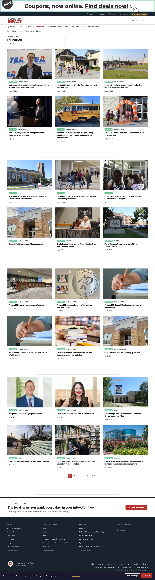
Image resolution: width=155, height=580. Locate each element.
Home (8, 31)
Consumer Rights (109, 567)
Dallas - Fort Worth (17, 31)
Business (31, 27)
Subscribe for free (137, 507)
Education (40, 27)
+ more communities (12, 550)
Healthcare (69, 27)
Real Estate (80, 27)
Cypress (82, 543)
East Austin (10, 539)
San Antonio (120, 530)
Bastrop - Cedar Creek (14, 528)
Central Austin (11, 535)
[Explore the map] (77, 6)
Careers (122, 564)
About (93, 564)
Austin (9, 524)
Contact (100, 564)
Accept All (146, 576)
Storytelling (136, 564)
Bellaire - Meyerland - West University (91, 532)
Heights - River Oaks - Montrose (89, 546)
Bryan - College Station (124, 524)
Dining (60, 27)
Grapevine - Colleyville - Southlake (54, 539)
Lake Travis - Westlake (14, 546)
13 (88, 476)
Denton (45, 532)
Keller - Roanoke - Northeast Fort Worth (56, 543)
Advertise (145, 564)
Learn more (76, 576)
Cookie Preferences (142, 567)
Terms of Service (128, 567)
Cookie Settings (132, 576)
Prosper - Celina (29, 31)
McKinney (46, 546)
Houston (82, 524)
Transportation (93, 27)
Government (51, 27)
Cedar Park (10, 532)
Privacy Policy (97, 567)
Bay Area (82, 528)
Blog (128, 564)
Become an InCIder (111, 564)
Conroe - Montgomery (86, 535)
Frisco (45, 535)
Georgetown (11, 543)
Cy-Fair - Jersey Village (86, 539)
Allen (44, 528)
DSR (119, 567)
